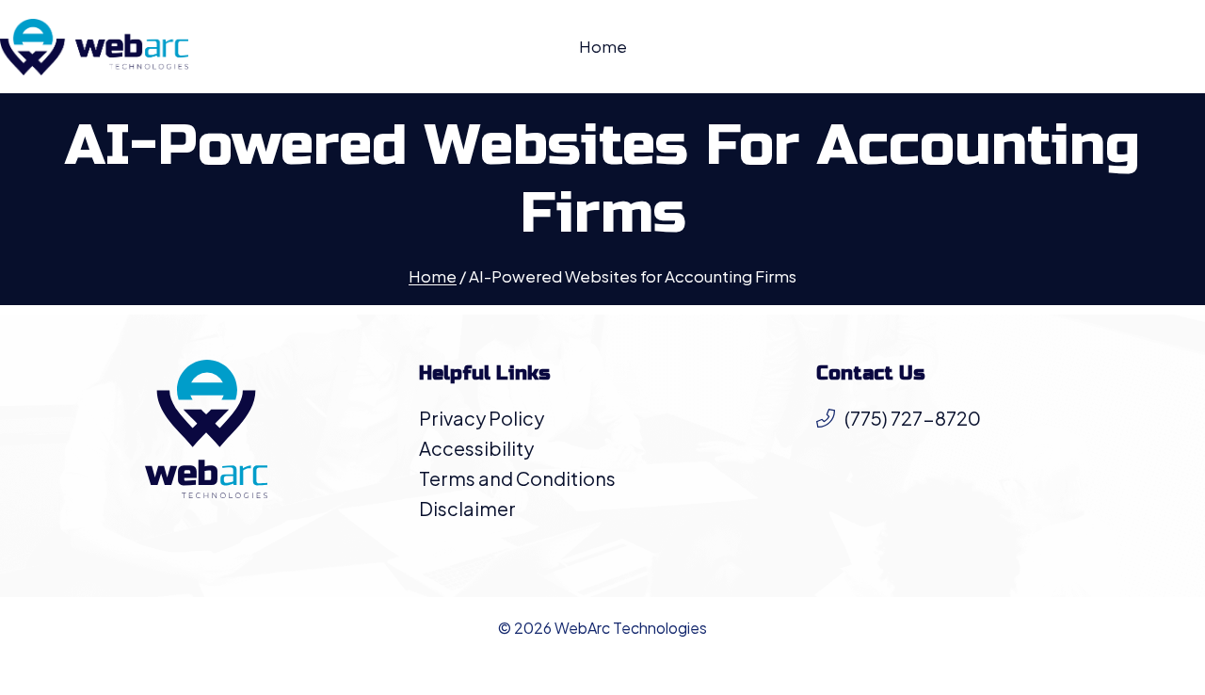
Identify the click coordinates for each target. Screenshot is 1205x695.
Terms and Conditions (517, 478)
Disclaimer (467, 508)
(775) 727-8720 (912, 417)
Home (603, 46)
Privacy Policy (481, 417)
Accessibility (476, 448)
